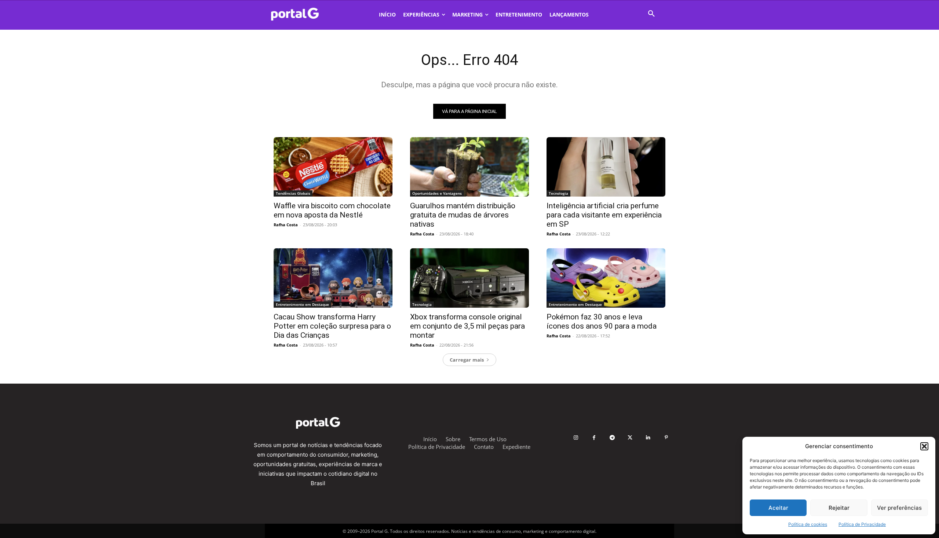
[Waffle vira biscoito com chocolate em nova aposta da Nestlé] (333, 167)
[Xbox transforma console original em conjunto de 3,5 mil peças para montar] (469, 278)
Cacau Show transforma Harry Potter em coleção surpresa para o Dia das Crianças (332, 326)
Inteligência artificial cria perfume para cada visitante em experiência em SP (604, 214)
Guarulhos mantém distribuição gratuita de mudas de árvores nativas (462, 214)
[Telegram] (612, 438)
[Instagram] (576, 438)
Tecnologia (558, 193)
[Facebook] (594, 438)
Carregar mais (467, 359)
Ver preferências (899, 507)
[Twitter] (630, 438)
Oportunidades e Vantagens (437, 193)
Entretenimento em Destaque (302, 304)
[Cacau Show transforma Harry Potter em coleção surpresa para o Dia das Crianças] (333, 278)
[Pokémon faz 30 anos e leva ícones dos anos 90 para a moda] (606, 278)
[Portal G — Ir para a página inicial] (304, 14)
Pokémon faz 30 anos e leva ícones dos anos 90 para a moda (602, 321)
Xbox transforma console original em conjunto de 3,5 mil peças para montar (467, 326)
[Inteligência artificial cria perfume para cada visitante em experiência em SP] (606, 167)
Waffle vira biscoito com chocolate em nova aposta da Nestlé (332, 210)
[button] (924, 446)
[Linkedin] (648, 438)
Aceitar (778, 507)
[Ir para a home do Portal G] (318, 423)
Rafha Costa (286, 224)
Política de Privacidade (862, 524)
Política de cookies (807, 524)
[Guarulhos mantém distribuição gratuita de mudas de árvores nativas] (469, 167)
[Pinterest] (666, 438)
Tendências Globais (293, 193)
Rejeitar (839, 507)
